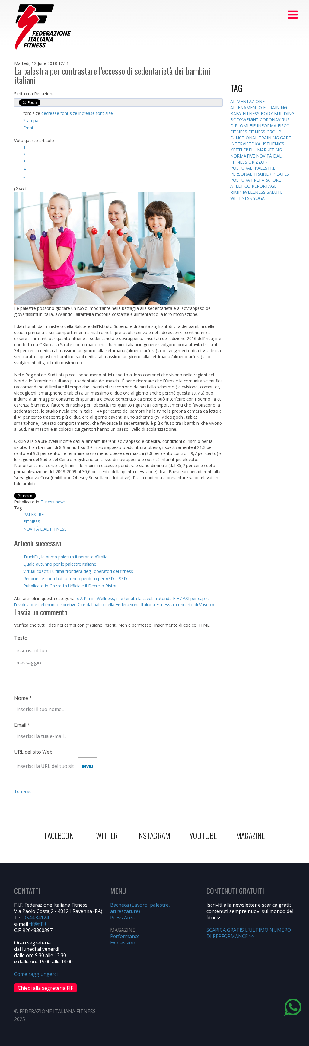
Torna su (23, 791)
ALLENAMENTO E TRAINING (258, 107)
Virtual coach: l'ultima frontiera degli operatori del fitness (78, 571)
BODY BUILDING (278, 113)
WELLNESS (241, 198)
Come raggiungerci (36, 974)
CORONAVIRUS (275, 119)
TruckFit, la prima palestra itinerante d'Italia (65, 557)
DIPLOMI (240, 125)
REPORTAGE (264, 186)
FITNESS (31, 522)
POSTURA (240, 180)
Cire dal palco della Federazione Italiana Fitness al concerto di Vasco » (146, 604)
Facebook (59, 835)
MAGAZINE (250, 835)
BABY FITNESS (245, 113)
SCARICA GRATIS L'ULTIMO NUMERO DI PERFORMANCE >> (248, 933)
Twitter (105, 835)
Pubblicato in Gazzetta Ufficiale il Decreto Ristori (70, 586)
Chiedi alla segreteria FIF (45, 988)
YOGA (259, 198)
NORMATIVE (243, 156)
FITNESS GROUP (264, 132)
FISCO (284, 125)
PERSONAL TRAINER (251, 174)
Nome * (23, 698)
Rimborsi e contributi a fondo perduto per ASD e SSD (75, 578)
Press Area (122, 917)
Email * (22, 725)
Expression (122, 942)
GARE (285, 138)
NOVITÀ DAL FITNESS (45, 529)
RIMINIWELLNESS (248, 192)
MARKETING (269, 150)
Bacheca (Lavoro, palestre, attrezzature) (140, 907)
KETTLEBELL (243, 150)
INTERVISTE (242, 144)
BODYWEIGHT (245, 119)
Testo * (22, 638)
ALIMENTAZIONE (247, 101)
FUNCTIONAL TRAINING (255, 138)
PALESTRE (33, 514)
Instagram (153, 835)
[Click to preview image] (104, 248)
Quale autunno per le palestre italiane (59, 564)
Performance (125, 936)
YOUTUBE (203, 835)
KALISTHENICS (269, 144)
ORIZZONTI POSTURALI (251, 165)
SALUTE (274, 192)
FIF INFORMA (264, 125)
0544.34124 (36, 917)
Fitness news (53, 502)
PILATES (280, 174)
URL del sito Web (33, 752)
